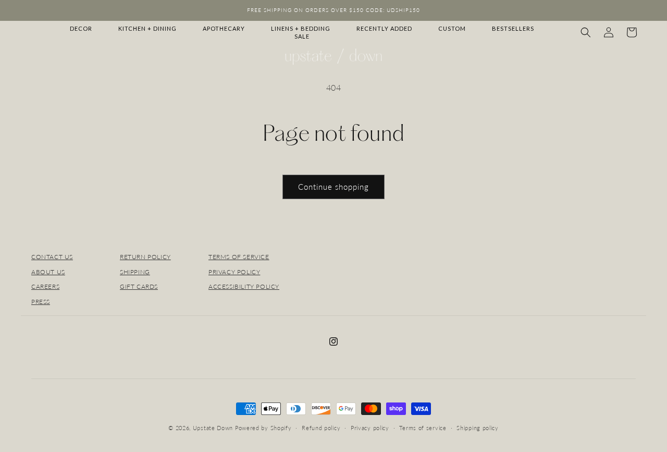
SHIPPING (135, 272)
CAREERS (45, 286)
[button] (585, 32)
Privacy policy (370, 427)
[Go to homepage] (333, 57)
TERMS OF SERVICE (238, 257)
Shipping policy (477, 427)
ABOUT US (48, 272)
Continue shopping (333, 186)
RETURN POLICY (145, 257)
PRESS (40, 302)
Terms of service (422, 427)
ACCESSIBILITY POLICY (243, 286)
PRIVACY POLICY (234, 272)
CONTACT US (52, 257)
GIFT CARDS (139, 286)
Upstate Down (213, 427)
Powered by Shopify (263, 427)
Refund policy (321, 427)
